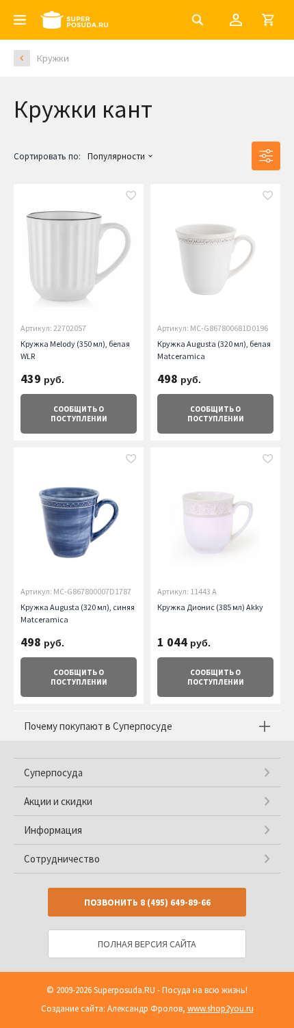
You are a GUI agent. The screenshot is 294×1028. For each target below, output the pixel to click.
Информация (53, 829)
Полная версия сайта (147, 944)
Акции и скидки (58, 801)
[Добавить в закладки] (131, 197)
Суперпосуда (53, 772)
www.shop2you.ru (220, 1008)
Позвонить (147, 902)
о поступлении (79, 413)
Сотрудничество (62, 858)
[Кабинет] (236, 20)
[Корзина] (268, 20)
